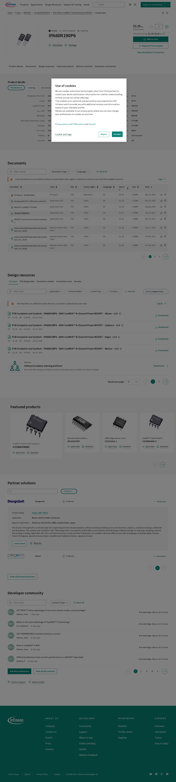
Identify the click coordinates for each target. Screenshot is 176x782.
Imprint (92, 124)
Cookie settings (63, 134)
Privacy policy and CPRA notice (69, 124)
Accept (117, 134)
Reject (104, 134)
